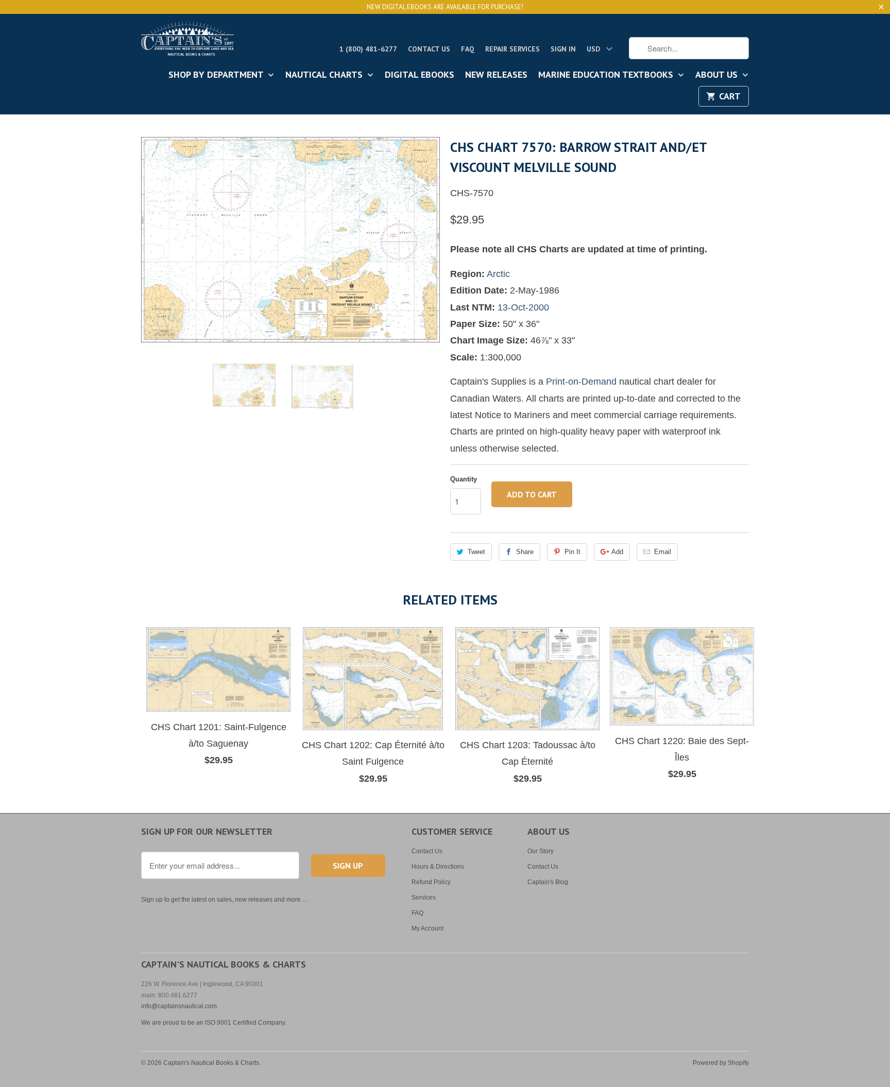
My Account (427, 928)
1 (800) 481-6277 (368, 49)
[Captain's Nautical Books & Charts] (187, 42)
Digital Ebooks (419, 75)
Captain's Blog (547, 882)
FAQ (467, 49)
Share (525, 552)
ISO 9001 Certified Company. (245, 1022)
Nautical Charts (325, 75)
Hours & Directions (438, 866)
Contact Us (429, 49)
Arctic (498, 274)
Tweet (476, 552)
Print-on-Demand (581, 381)
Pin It (572, 552)
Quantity (463, 479)
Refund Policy (431, 882)
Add (617, 552)
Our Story (540, 851)
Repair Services (512, 49)
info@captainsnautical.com (179, 1006)
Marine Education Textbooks (607, 75)
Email (662, 552)
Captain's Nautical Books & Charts (211, 1062)
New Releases (496, 75)
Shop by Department (217, 75)
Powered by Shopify (721, 1062)
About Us (717, 75)
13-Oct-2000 (523, 307)
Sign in (563, 49)
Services (424, 897)
